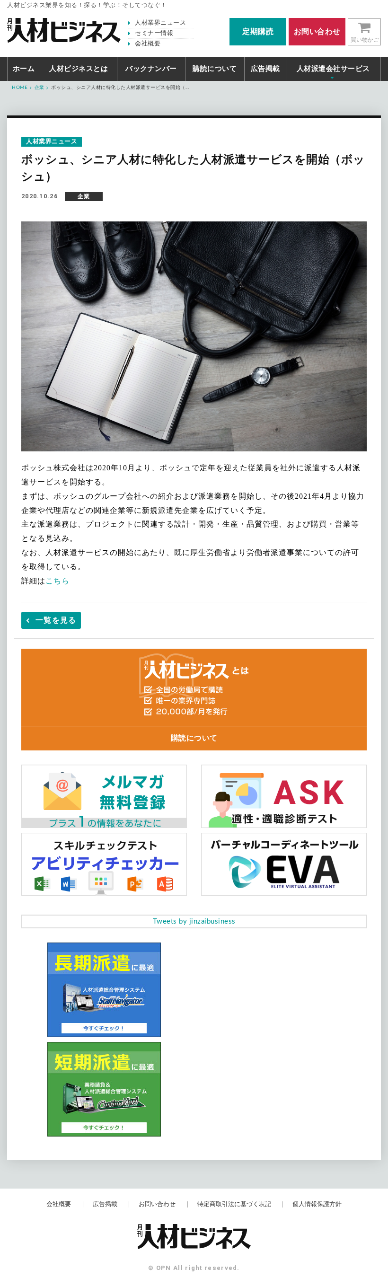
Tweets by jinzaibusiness (194, 921)
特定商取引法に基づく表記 (234, 1204)
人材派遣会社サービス (333, 68)
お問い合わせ (157, 1204)
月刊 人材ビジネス (64, 30)
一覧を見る (55, 620)
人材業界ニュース (160, 23)
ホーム (24, 68)
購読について (215, 68)
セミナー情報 (154, 33)
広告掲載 (265, 68)
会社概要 (147, 44)
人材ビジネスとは (78, 68)
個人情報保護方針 (317, 1204)
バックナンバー (151, 68)
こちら (57, 581)
